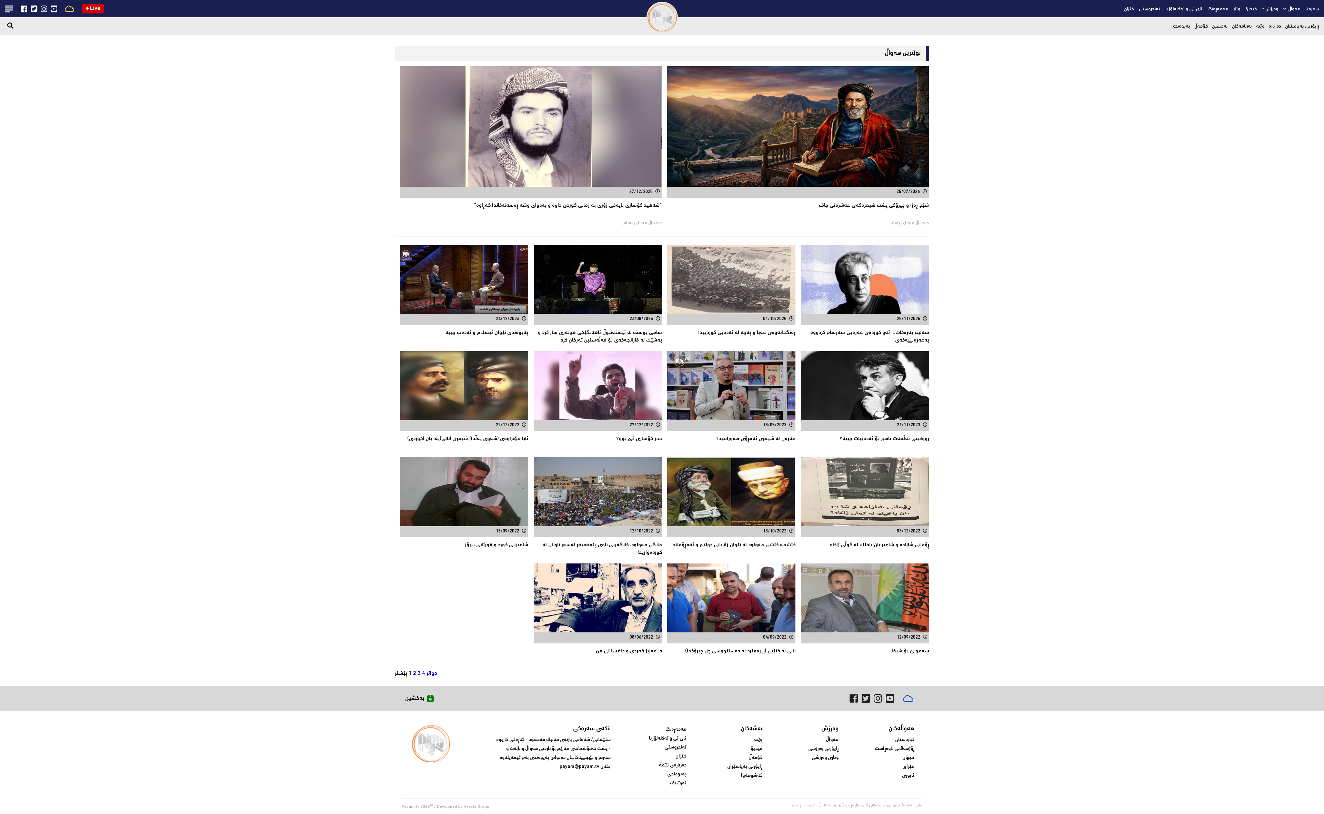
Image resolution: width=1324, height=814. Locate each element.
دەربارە (1274, 26)
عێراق (908, 766)
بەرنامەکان (1242, 26)
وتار (1236, 9)
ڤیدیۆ (1251, 9)
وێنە (1260, 26)
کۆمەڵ (1201, 26)
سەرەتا (1312, 9)
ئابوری (908, 775)
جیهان (908, 757)
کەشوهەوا (751, 775)
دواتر (432, 674)
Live (93, 8)
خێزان (1129, 9)
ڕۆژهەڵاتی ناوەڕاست (894, 748)
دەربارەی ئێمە (672, 765)
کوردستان (904, 739)
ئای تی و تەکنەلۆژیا (1183, 9)
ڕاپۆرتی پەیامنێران (1302, 26)
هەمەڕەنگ (1217, 9)
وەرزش (1271, 9)
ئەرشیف (678, 783)
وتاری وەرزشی (825, 757)
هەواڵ (1293, 9)
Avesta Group (476, 807)
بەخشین (1220, 26)
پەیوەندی (1180, 26)
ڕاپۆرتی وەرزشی (823, 748)
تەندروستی (1149, 9)
